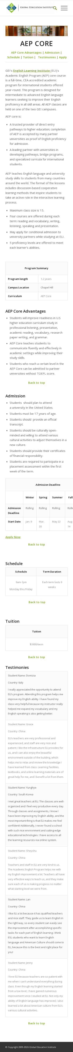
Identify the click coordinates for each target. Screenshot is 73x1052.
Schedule (13, 57)
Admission (52, 52)
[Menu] (62, 8)
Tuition (28, 57)
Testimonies (47, 57)
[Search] (53, 8)
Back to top (36, 383)
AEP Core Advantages (26, 52)
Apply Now (12, 537)
